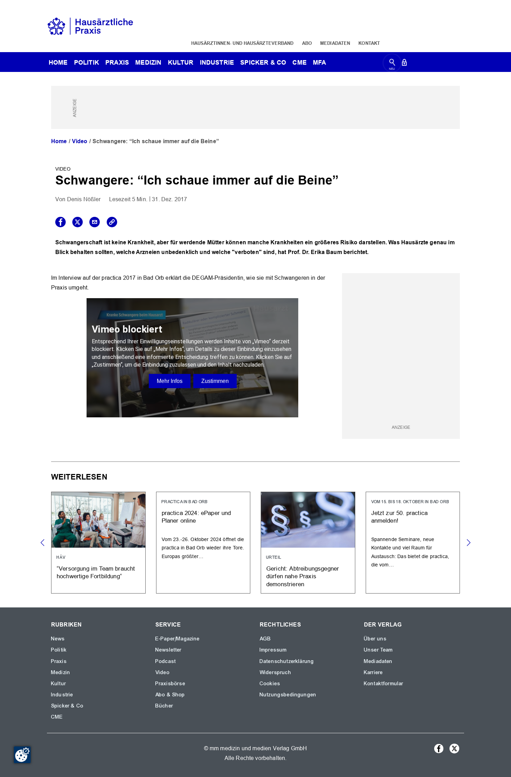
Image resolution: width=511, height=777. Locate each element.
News (58, 639)
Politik (86, 62)
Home (59, 141)
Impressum (273, 650)
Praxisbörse (170, 683)
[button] (468, 542)
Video (80, 141)
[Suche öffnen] (392, 64)
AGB (265, 639)
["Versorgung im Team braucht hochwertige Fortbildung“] (98, 543)
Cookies (270, 683)
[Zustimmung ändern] (22, 754)
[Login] (404, 64)
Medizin (148, 62)
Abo (307, 43)
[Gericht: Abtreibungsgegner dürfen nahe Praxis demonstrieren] (308, 543)
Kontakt (369, 43)
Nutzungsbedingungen (288, 695)
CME (299, 62)
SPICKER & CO (263, 62)
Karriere (373, 672)
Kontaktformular (383, 683)
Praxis (117, 62)
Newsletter (168, 650)
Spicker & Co (67, 706)
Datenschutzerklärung (287, 661)
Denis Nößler (84, 199)
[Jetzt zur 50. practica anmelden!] (413, 543)
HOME (58, 62)
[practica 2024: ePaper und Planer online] (203, 543)
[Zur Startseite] (90, 25)
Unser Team (378, 650)
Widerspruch (275, 672)
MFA (319, 62)
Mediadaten (335, 43)
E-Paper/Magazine (177, 639)
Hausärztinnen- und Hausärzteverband (242, 43)
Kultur (181, 62)
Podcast (165, 661)
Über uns (375, 639)
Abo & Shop (170, 695)
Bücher (164, 706)
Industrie (217, 62)
